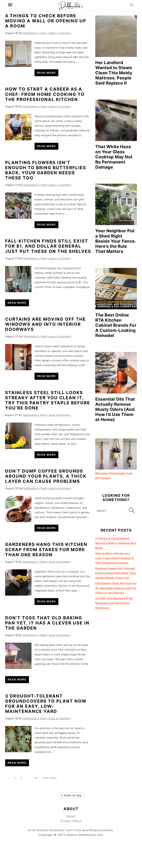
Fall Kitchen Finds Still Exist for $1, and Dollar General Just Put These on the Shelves (48, 246)
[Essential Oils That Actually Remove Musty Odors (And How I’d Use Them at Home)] (116, 372)
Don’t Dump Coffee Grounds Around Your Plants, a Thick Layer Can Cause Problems (45, 476)
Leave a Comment (59, 33)
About (71, 816)
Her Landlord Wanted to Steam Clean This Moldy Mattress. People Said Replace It (113, 72)
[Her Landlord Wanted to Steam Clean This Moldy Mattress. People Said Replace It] (116, 36)
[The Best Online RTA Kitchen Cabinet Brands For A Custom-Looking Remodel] (116, 288)
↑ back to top (71, 795)
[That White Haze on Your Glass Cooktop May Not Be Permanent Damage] (116, 120)
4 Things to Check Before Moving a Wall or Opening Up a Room (45, 20)
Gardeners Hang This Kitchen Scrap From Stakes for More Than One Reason (46, 549)
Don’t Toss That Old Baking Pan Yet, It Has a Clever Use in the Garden (47, 623)
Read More (46, 72)
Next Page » (51, 778)
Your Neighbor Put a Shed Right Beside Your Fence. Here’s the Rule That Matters (115, 241)
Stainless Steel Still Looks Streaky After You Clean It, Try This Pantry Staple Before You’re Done (47, 400)
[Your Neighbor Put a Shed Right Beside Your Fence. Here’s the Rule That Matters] (116, 204)
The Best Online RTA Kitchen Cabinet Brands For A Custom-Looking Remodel (115, 325)
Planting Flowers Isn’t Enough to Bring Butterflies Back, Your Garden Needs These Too (45, 170)
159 (36, 778)
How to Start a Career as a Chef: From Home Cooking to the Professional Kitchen (45, 94)
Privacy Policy (71, 820)
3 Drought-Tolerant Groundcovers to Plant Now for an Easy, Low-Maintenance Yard (46, 703)
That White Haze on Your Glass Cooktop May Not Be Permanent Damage (114, 157)
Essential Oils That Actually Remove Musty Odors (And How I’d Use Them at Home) (115, 409)
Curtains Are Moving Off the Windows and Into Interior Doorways (45, 324)
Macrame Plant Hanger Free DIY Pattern (113, 476)
